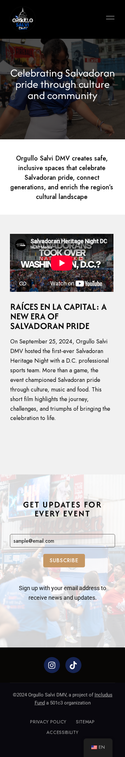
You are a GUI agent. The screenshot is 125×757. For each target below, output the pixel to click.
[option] (62, 88)
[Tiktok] (73, 665)
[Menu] (108, 17)
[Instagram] (52, 665)
